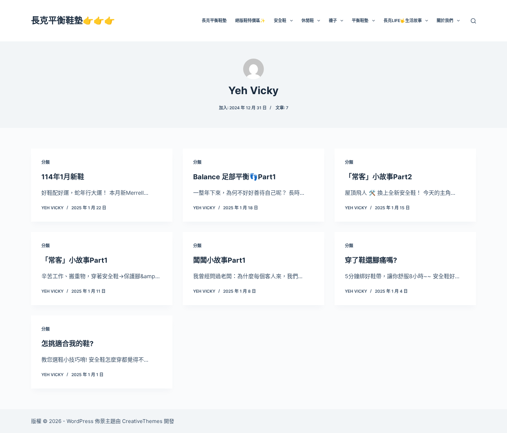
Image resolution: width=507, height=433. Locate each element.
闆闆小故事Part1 (219, 260)
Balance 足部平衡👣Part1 (234, 177)
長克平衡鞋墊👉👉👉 (73, 20)
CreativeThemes (142, 421)
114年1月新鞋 (62, 177)
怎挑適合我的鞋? (67, 344)
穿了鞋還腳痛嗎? (371, 260)
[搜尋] (473, 20)
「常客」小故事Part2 (378, 177)
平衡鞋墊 (360, 20)
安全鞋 (280, 20)
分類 (45, 162)
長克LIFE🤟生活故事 (403, 20)
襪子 (333, 20)
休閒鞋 (307, 20)
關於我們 (445, 20)
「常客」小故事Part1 (74, 260)
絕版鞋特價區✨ (250, 20)
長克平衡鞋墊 (214, 20)
